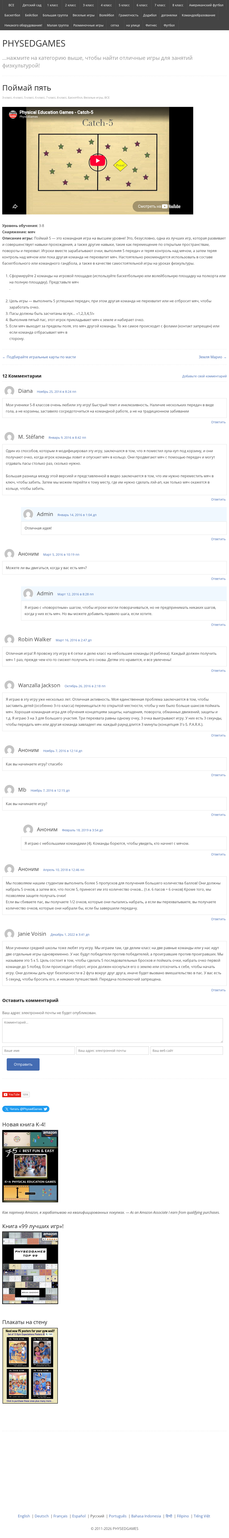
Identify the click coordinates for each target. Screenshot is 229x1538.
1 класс (52, 5)
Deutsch (42, 1516)
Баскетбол (12, 15)
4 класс (106, 5)
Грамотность (128, 15)
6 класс (142, 5)
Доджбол (150, 15)
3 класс (88, 5)
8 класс (177, 5)
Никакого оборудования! (23, 25)
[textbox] (112, 1030)
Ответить (218, 422)
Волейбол (106, 15)
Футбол (169, 25)
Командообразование (198, 15)
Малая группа (58, 25)
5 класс (124, 5)
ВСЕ (11, 5)
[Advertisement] (114, 1469)
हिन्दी (169, 1516)
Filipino (183, 1516)
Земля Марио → (213, 356)
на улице (133, 25)
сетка (115, 25)
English (24, 1516)
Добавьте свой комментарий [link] (204, 376)
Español (79, 1516)
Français (60, 1516)
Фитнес (151, 25)
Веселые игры (84, 15)
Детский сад (32, 5)
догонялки (169, 15)
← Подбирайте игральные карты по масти (39, 356)
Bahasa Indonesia (146, 1516)
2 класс (70, 5)
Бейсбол (31, 15)
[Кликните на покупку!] (30, 1267)
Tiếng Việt (202, 1516)
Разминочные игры (88, 25)
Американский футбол (206, 5)
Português (118, 1516)
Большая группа (55, 15)
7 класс (160, 5)
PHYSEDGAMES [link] (34, 43)
